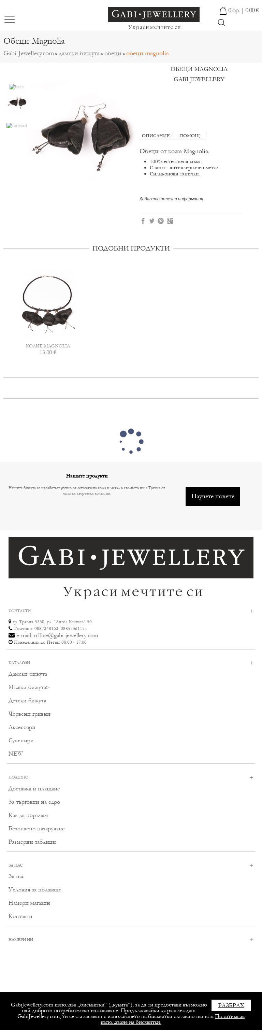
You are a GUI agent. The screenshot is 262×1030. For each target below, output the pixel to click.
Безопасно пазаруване (37, 828)
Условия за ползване (35, 889)
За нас (17, 876)
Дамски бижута (79, 53)
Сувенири (21, 740)
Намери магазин (29, 902)
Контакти (20, 916)
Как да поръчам (28, 815)
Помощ (189, 135)
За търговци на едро (34, 801)
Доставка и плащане (34, 788)
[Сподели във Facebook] (143, 220)
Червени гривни (29, 713)
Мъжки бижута (27, 687)
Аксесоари (22, 727)
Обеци (112, 53)
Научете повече (212, 496)
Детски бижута (27, 700)
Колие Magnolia (48, 346)
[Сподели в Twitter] (152, 220)
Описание (156, 135)
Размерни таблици (32, 841)
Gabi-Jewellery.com (28, 53)
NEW (16, 753)
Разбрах (231, 1005)
